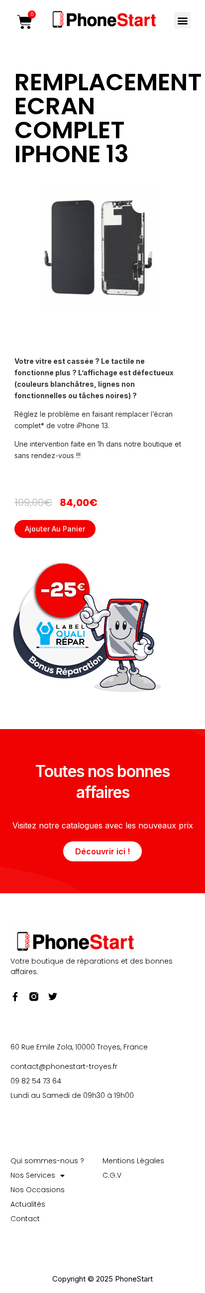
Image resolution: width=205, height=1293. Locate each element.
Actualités (27, 1204)
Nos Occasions (37, 1190)
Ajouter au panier (55, 528)
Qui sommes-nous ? (47, 1161)
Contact (25, 1219)
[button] (182, 20)
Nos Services (32, 1175)
